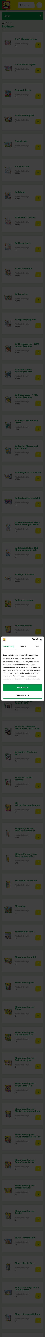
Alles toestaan (22, 687)
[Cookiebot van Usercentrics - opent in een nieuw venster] (32, 639)
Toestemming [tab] (8, 646)
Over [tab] (37, 646)
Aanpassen (21, 695)
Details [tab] (23, 646)
